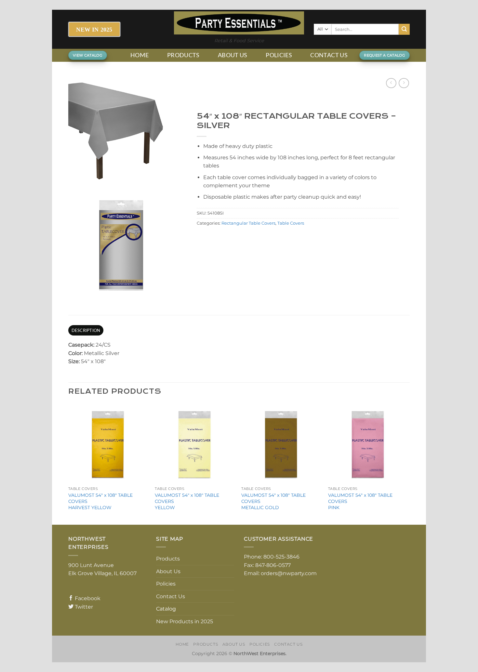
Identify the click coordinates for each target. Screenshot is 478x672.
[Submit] (404, 29)
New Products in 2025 (184, 621)
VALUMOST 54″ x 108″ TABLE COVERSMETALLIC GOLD (273, 501)
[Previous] (68, 463)
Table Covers (290, 223)
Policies (279, 55)
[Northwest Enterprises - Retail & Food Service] (239, 22)
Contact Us (329, 55)
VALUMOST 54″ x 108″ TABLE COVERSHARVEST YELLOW (100, 501)
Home (139, 55)
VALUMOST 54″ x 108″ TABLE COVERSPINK (360, 501)
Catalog (166, 609)
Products (183, 55)
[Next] (408, 463)
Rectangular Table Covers (248, 223)
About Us (232, 55)
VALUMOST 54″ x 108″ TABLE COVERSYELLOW (187, 501)
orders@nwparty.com (289, 573)
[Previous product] (404, 83)
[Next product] (391, 83)
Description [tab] (86, 330)
